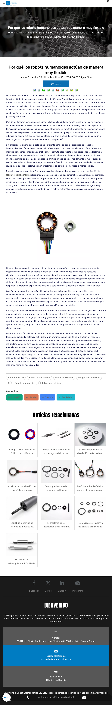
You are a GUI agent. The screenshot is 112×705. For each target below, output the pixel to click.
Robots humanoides (25, 383)
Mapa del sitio (87, 693)
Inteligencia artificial (50, 383)
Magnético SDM (16, 377)
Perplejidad (67, 397)
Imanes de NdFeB (64, 377)
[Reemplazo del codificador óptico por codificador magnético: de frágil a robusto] (21, 434)
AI (9, 383)
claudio (32, 397)
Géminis (49, 397)
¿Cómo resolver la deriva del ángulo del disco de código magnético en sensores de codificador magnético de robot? (90, 525)
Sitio (89, 77)
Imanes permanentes (39, 377)
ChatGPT (15, 397)
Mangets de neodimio (89, 377)
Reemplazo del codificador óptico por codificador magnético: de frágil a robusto (21, 451)
